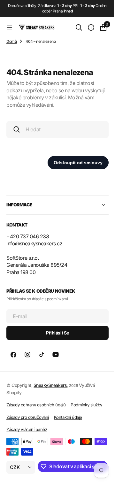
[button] (9, 27)
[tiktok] (41, 355)
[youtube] (56, 355)
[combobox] (55, 129)
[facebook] (13, 355)
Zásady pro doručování (27, 417)
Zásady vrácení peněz (26, 429)
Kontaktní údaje (68, 417)
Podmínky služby (86, 404)
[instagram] (27, 355)
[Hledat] (74, 27)
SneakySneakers (50, 385)
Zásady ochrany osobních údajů (35, 404)
